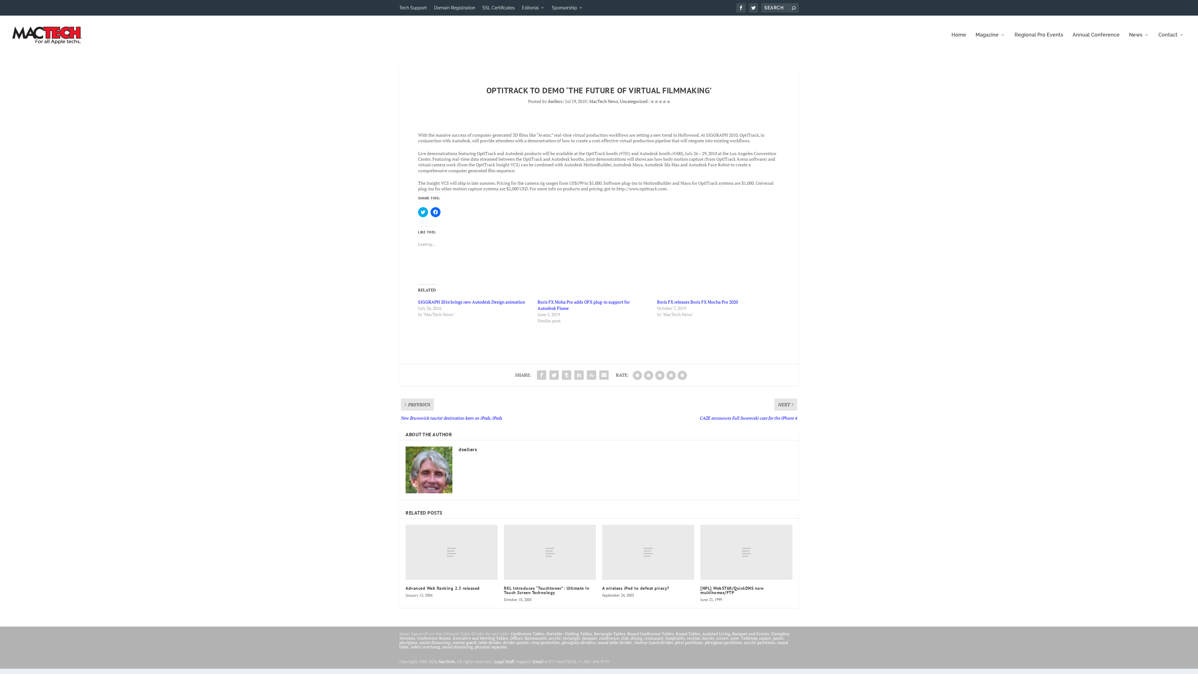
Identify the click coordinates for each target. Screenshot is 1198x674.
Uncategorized (634, 101)
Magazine (987, 35)
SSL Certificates (498, 7)
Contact (1167, 35)
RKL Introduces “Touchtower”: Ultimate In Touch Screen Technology (546, 590)
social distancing (435, 642)
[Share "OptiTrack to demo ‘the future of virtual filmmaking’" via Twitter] (554, 375)
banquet (589, 638)
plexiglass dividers (579, 642)
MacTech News (603, 101)
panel (778, 638)
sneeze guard (464, 642)
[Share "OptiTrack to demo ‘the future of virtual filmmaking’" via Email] (604, 375)
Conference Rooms (434, 638)
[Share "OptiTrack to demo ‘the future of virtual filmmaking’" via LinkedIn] (579, 375)
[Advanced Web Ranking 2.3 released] (452, 552)
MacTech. (447, 661)
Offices (516, 638)
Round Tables (688, 634)
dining (636, 638)
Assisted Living (716, 634)
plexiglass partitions (723, 642)
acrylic (555, 638)
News (1135, 35)
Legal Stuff (504, 661)
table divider (489, 642)
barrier (708, 638)
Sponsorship (564, 7)
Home (959, 35)
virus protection (545, 642)
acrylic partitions (759, 642)
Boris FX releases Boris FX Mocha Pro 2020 (697, 302)
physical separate (491, 647)
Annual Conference (1096, 35)
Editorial (530, 7)
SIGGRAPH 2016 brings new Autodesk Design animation (471, 302)
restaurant (654, 638)
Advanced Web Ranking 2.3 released (443, 588)
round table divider (615, 642)
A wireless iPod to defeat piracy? (635, 588)
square (765, 638)
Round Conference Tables (650, 634)
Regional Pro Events (1039, 35)
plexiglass (408, 642)
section (693, 638)
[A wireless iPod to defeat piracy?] (648, 552)
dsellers (555, 101)
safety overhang (425, 647)
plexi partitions (689, 642)
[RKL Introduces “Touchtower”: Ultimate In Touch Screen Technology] (550, 552)
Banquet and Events (750, 634)
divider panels (516, 642)
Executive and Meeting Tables (480, 638)
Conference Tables (528, 634)
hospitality (675, 638)
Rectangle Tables (610, 634)
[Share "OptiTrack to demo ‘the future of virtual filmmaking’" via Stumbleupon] (591, 375)
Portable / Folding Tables (569, 634)
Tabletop (749, 638)
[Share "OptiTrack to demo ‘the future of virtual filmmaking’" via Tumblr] (566, 375)
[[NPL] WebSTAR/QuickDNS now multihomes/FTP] (746, 552)
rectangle (571, 638)
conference (609, 638)
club (625, 638)
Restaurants (536, 638)
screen (722, 638)
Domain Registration (454, 7)
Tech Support (413, 7)
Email (538, 661)
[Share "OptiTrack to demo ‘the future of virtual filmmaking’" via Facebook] (541, 375)
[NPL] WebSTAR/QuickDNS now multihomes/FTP (731, 590)
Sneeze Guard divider (654, 642)
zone (734, 638)
